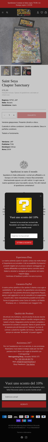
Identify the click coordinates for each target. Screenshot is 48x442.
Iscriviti (24, 404)
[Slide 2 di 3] (16, 70)
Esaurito (32, 115)
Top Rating (30, 364)
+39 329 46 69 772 (25, 359)
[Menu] (2, 12)
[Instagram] (26, 437)
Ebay (27, 274)
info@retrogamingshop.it (26, 362)
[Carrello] (46, 12)
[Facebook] (22, 437)
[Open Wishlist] (42, 12)
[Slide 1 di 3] (6, 70)
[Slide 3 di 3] (26, 70)
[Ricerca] (7, 12)
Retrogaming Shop (20, 425)
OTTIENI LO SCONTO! (24, 242)
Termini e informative (24, 432)
